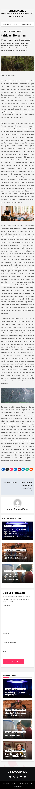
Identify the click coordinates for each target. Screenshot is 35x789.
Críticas (4, 31)
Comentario (7, 606)
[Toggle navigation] (2, 13)
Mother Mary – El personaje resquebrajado (15, 530)
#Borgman (20, 43)
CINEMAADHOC (17, 10)
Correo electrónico (9, 643)
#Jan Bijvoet (16, 48)
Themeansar (17, 786)
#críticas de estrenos (7, 45)
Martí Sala (11, 558)
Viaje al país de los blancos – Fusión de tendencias (15, 555)
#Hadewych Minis (6, 48)
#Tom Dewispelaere (21, 50)
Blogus (27, 783)
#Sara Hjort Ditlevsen (7, 50)
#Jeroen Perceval (26, 48)
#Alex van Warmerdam (10, 43)
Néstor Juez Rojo (13, 533)
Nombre (6, 633)
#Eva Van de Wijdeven (21, 45)
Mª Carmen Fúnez (12, 40)
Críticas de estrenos (15, 31)
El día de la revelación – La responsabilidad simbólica (15, 755)
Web (4, 652)
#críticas (27, 43)
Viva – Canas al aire (12, 574)
